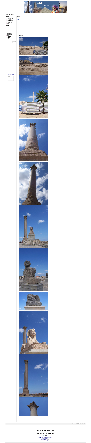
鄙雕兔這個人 (39, 430)
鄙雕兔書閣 (47, 433)
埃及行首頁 (10, 14)
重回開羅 (8, 37)
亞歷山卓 (13, 14)
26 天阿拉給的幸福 (9, 22)
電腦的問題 (52, 430)
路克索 (8, 35)
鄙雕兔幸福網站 (52, 433)
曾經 (42, 430)
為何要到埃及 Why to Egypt (10, 18)
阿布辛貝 (8, 32)
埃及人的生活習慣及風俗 (10, 19)
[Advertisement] (33, 14)
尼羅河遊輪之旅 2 (9, 34)
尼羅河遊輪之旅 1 (9, 33)
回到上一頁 (52, 421)
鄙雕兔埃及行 (39, 433)
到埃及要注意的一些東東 (10, 20)
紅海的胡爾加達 (9, 36)
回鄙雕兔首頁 (7, 14)
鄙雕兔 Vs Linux (43, 433)
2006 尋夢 (8, 23)
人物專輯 (8, 38)
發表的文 (45, 430)
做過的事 (48, 430)
